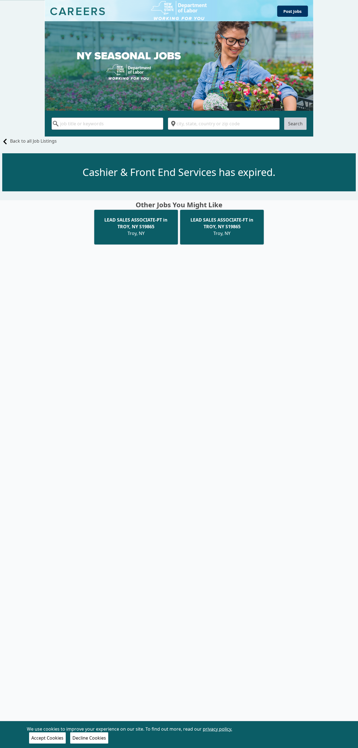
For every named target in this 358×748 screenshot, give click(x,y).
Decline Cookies (89, 738)
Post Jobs (292, 11)
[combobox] (107, 123)
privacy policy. (217, 729)
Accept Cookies (47, 738)
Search (295, 124)
